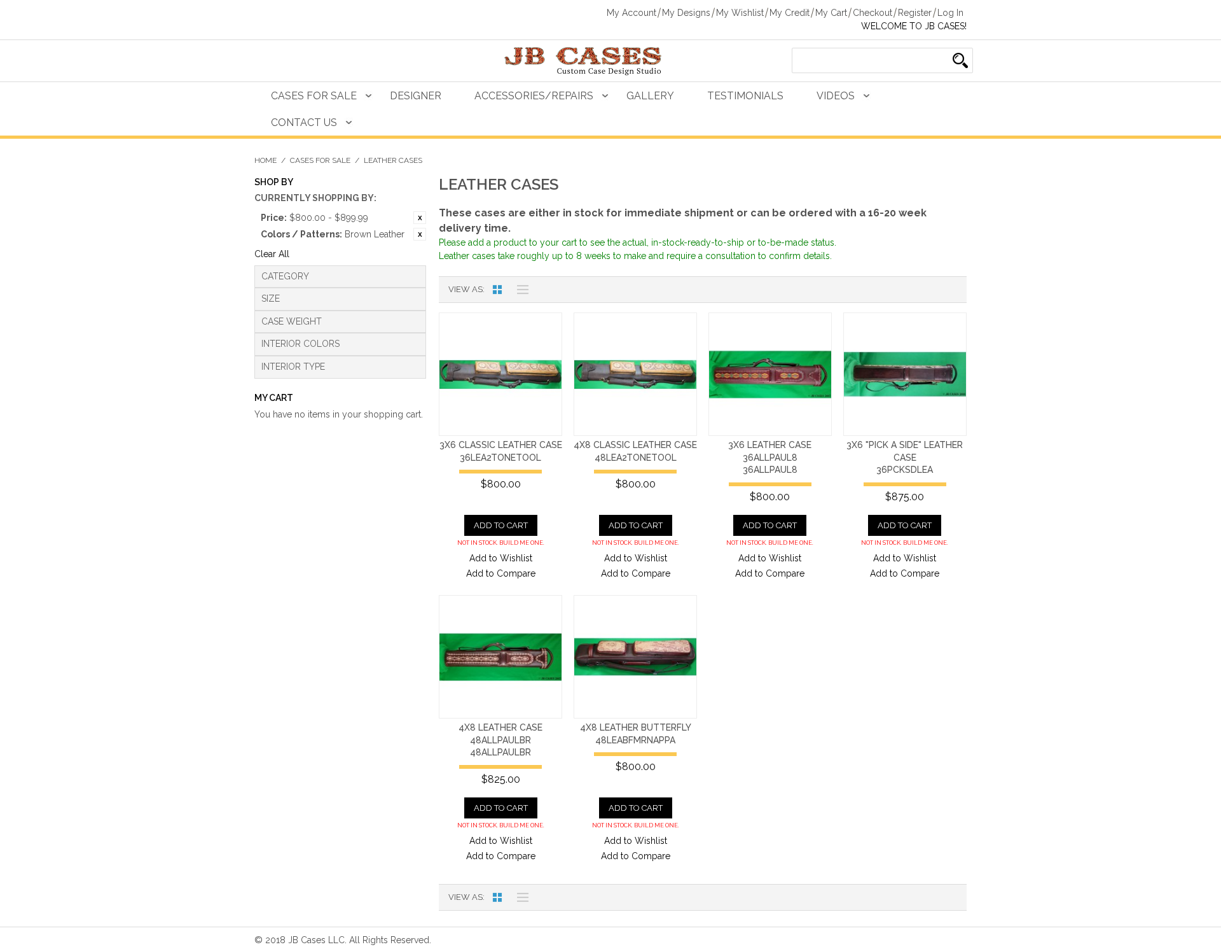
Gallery (650, 96)
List (519, 289)
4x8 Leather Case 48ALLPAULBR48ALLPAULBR (500, 739)
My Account (631, 13)
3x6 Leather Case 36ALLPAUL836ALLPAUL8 (769, 457)
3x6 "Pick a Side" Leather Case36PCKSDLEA (904, 457)
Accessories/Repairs (533, 96)
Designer (415, 96)
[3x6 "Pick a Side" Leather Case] (905, 374)
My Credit (789, 13)
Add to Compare (500, 573)
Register (915, 13)
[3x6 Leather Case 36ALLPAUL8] (770, 374)
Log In (950, 13)
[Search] (960, 60)
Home (265, 160)
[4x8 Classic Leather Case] (635, 374)
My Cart (831, 13)
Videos (836, 96)
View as (465, 289)
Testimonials (745, 96)
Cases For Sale (314, 96)
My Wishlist (740, 13)
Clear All (271, 254)
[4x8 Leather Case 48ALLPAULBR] (500, 657)
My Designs (686, 13)
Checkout (872, 13)
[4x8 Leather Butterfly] (635, 657)
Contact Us (304, 122)
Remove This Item (419, 217)
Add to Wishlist (500, 558)
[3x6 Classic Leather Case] (500, 374)
